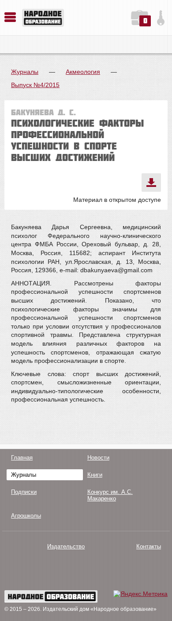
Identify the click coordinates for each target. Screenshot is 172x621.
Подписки (24, 492)
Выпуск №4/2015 (35, 84)
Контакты (148, 546)
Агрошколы (26, 515)
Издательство (66, 546)
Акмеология (83, 71)
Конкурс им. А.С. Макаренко (110, 495)
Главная (22, 457)
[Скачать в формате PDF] (151, 182)
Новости (98, 457)
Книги (94, 474)
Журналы (24, 71)
